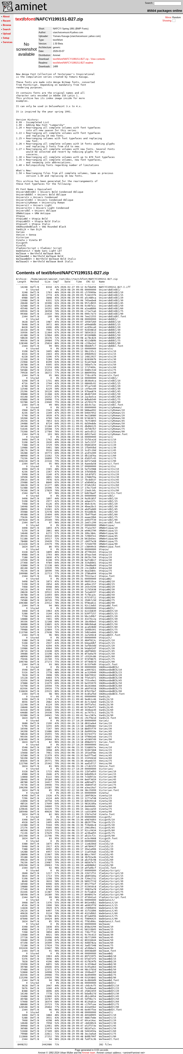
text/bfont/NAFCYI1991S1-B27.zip (70, 59)
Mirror (168, 17)
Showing (166, 20)
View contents (98, 59)
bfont (29, 19)
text (19, 19)
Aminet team (88, 1052)
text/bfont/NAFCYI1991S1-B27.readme (73, 62)
